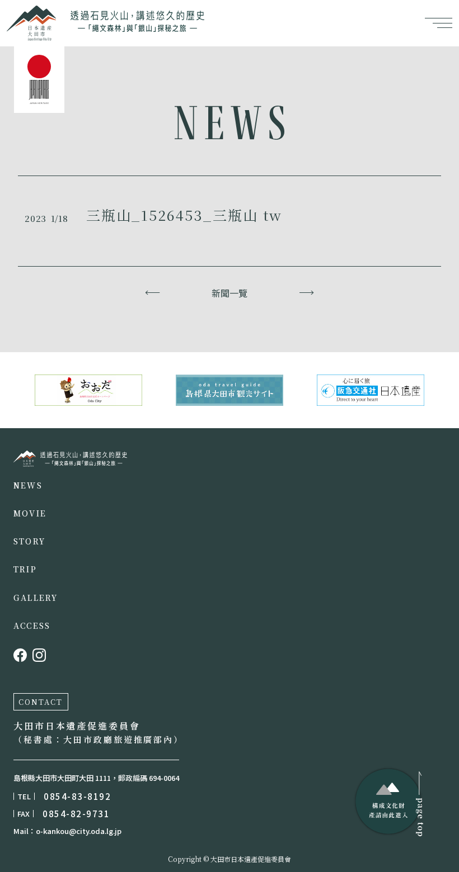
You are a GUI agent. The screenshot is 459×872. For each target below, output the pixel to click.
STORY (29, 541)
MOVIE (29, 513)
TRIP (25, 569)
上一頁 (152, 292)
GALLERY (35, 598)
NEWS (28, 485)
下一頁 (306, 292)
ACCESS (31, 625)
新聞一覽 (229, 292)
